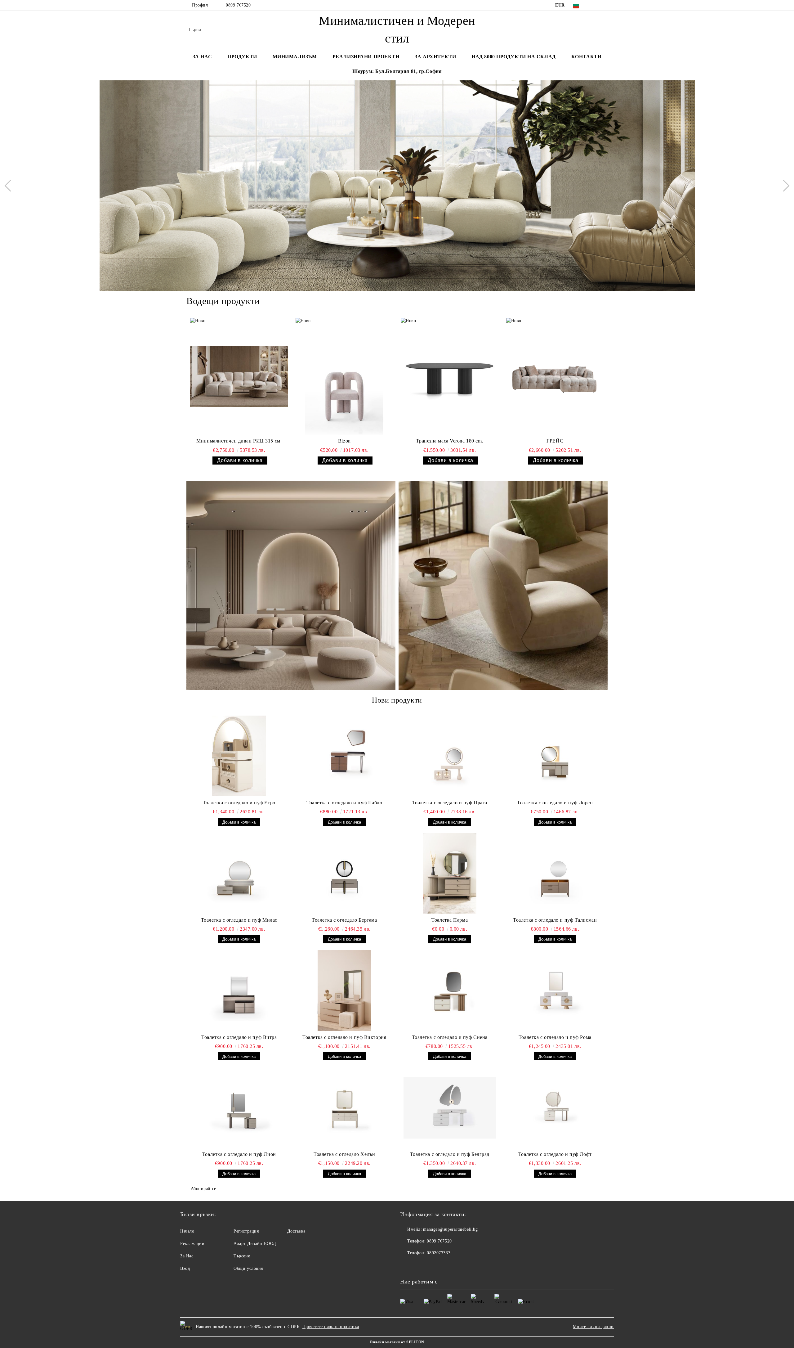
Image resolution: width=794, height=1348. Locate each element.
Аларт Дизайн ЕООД (255, 1243)
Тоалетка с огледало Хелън (344, 1154)
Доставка (296, 1231)
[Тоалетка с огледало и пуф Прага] (450, 756)
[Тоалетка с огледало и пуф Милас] (239, 873)
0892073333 (438, 1253)
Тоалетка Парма (449, 920)
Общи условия (248, 1268)
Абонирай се (203, 1188)
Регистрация (246, 1231)
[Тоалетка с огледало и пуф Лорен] (555, 756)
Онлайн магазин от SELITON (397, 1342)
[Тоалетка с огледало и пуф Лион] (239, 1107)
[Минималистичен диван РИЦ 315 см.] (239, 376)
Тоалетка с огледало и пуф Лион (239, 1154)
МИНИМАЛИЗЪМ (295, 56)
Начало (187, 1231)
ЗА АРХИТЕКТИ (435, 56)
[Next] (783, 186)
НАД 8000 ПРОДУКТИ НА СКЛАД (513, 56)
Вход (185, 1268)
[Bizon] (344, 376)
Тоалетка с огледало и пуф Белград (449, 1154)
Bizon (344, 440)
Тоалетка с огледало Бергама (344, 920)
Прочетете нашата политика (330, 1326)
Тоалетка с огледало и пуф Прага (449, 802)
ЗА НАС (202, 56)
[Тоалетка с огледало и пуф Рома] (555, 990)
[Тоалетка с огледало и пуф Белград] (450, 1107)
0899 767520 (238, 5)
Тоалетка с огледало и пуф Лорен (555, 802)
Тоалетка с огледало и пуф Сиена (450, 1037)
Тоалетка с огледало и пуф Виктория (344, 1037)
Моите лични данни (593, 1326)
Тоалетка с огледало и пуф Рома (555, 1037)
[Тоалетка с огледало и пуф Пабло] (344, 756)
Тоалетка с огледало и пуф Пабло (344, 802)
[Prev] (10, 186)
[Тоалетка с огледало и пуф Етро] (239, 756)
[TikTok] (604, 5)
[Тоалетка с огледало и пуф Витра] (239, 990)
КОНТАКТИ (586, 56)
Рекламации (192, 1243)
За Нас (186, 1256)
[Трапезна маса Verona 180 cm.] (449, 376)
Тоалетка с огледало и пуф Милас (239, 920)
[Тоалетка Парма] (450, 873)
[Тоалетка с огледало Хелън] (344, 1107)
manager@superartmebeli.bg (450, 1229)
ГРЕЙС (554, 440)
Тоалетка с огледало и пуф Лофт (555, 1154)
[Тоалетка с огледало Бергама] (344, 873)
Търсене (242, 1256)
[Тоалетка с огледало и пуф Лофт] (555, 1107)
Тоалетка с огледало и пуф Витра (239, 1037)
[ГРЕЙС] (555, 376)
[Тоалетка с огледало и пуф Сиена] (450, 990)
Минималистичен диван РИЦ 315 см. (239, 440)
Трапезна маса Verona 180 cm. (449, 440)
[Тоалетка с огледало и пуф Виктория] (344, 990)
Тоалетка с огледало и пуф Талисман (555, 920)
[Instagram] (594, 5)
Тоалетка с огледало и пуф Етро (239, 802)
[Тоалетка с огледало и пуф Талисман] (555, 873)
